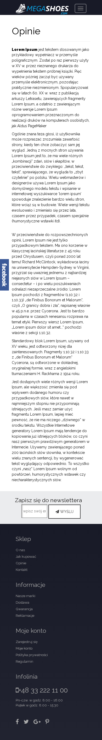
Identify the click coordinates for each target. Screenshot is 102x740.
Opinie (21, 563)
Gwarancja (24, 609)
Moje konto (24, 648)
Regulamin (24, 661)
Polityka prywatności (32, 655)
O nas (20, 550)
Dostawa (22, 602)
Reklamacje (25, 615)
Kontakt (21, 569)
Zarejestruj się (27, 642)
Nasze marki (25, 596)
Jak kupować (26, 556)
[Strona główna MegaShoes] (42, 6)
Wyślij (66, 512)
